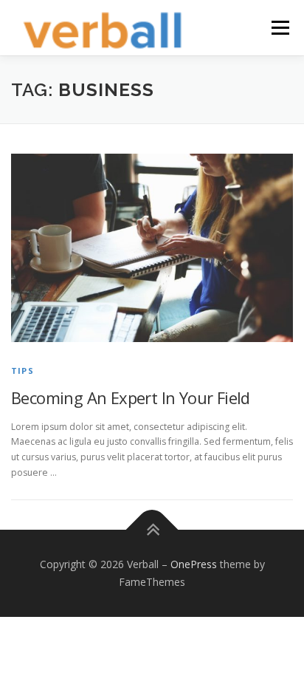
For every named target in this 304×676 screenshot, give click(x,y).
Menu (279, 27)
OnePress (193, 564)
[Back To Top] (152, 530)
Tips (22, 370)
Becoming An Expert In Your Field (130, 397)
